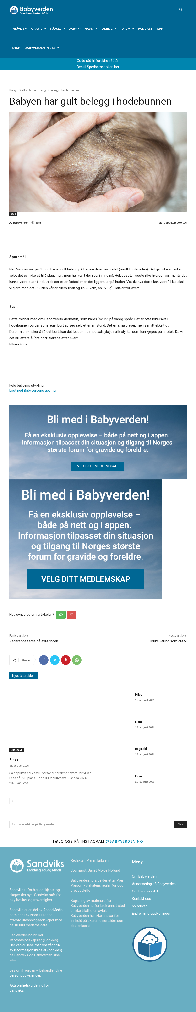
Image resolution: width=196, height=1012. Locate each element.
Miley (138, 694)
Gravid (37, 28)
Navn (88, 28)
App (160, 28)
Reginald (141, 749)
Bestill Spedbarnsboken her (98, 67)
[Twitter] (55, 660)
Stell (22, 90)
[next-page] (20, 801)
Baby (73, 28)
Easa (138, 776)
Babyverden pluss (40, 48)
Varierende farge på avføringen (33, 641)
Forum (125, 28)
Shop (16, 48)
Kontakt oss (141, 899)
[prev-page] (12, 801)
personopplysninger (25, 975)
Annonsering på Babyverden (154, 884)
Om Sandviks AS (145, 891)
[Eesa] (52, 721)
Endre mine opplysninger (151, 913)
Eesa (13, 759)
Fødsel (55, 28)
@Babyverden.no (124, 841)
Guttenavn (16, 750)
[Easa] (116, 782)
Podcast (145, 28)
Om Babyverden (144, 876)
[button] (180, 9)
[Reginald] (116, 755)
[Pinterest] (66, 660)
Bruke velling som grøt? (168, 641)
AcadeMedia (53, 910)
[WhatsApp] (77, 660)
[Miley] (116, 701)
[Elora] (116, 728)
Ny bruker (139, 906)
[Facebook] (44, 660)
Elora (138, 722)
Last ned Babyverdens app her (33, 390)
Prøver (18, 28)
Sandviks (16, 890)
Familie (106, 28)
